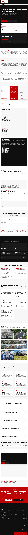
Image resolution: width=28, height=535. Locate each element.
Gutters (15, 518)
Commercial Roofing (24, 510)
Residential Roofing (17, 510)
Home (1, 4)
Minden (12, 483)
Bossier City (5, 483)
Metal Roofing (16, 515)
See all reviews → (22, 320)
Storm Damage (10, 20)
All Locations (23, 530)
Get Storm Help (22, 98)
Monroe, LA (2, 505)
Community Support (10, 514)
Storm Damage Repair (24, 518)
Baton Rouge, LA (11, 505)
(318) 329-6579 (2, 518)
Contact (8, 519)
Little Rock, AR (6, 505)
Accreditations (9, 515)
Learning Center (23, 519)
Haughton (9, 483)
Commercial (15, 20)
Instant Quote (4, 39)
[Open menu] (26, 2)
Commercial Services (13, 98)
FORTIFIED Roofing (17, 514)
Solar (15, 519)
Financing (9, 518)
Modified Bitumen (24, 515)
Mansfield (15, 483)
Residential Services (3, 98)
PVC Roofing (23, 514)
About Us (9, 510)
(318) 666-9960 (4, 18)
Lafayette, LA (19, 505)
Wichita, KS (23, 505)
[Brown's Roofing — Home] (4, 1)
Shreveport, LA (15, 505)
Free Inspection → (3, 20)
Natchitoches (18, 483)
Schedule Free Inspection (17, 499)
